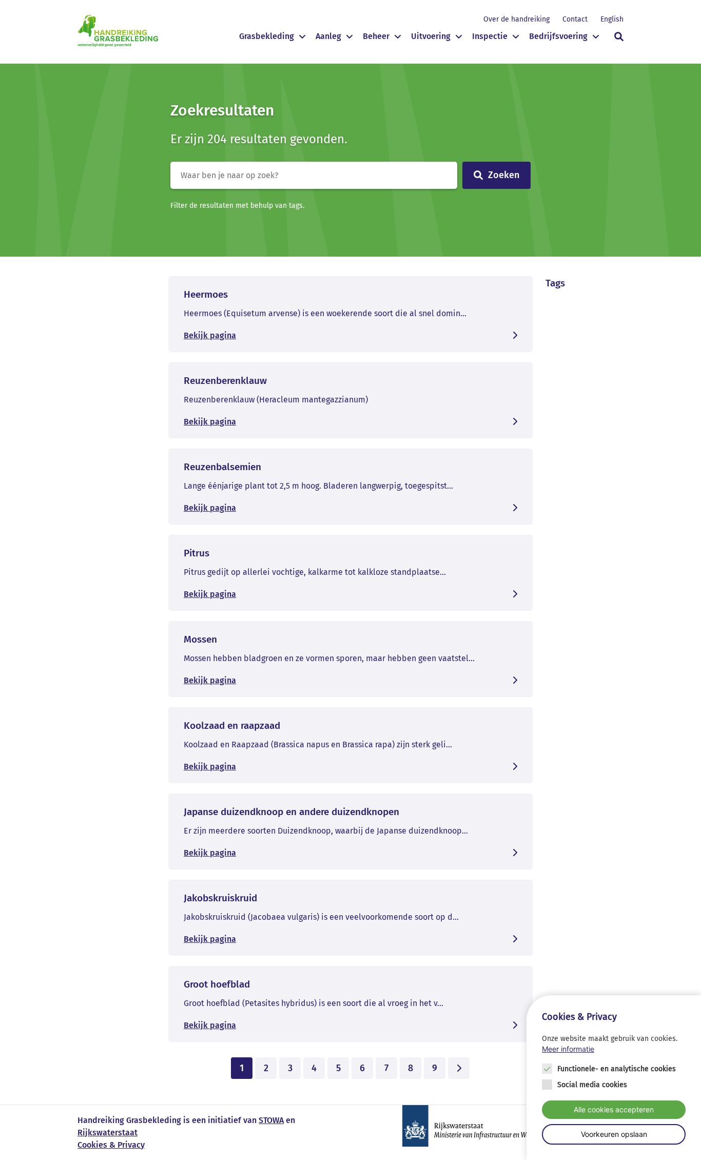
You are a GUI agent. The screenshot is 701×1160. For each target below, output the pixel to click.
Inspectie (490, 36)
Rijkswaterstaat (107, 1132)
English (612, 19)
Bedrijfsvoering (558, 36)
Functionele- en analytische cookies (616, 1069)
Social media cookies (592, 1084)
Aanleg (328, 36)
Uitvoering (431, 36)
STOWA (271, 1120)
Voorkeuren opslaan (614, 1134)
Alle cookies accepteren (614, 1109)
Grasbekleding (266, 36)
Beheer (376, 36)
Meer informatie (568, 1049)
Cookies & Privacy (111, 1145)
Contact (575, 19)
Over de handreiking (516, 19)
